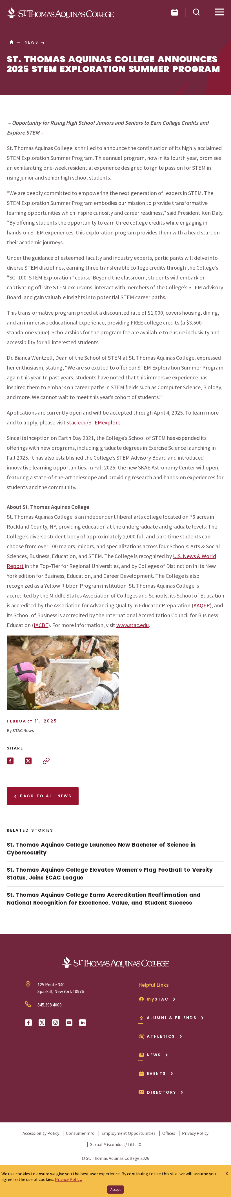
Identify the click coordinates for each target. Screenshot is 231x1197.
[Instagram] (55, 1022)
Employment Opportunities (128, 1133)
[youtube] (69, 1022)
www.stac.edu (132, 624)
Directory (161, 1092)
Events (156, 1073)
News (154, 1055)
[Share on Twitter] (28, 761)
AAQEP (202, 605)
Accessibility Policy (41, 1133)
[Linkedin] (82, 1022)
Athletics (161, 1036)
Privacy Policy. (68, 1179)
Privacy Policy (195, 1133)
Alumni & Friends (172, 1018)
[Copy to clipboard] (46, 761)
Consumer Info (80, 1133)
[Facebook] (28, 1022)
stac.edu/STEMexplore (93, 422)
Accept (115, 1189)
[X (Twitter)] (42, 1022)
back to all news (45, 796)
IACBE (41, 624)
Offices (168, 1133)
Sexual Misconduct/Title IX (115, 1144)
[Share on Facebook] (10, 761)
